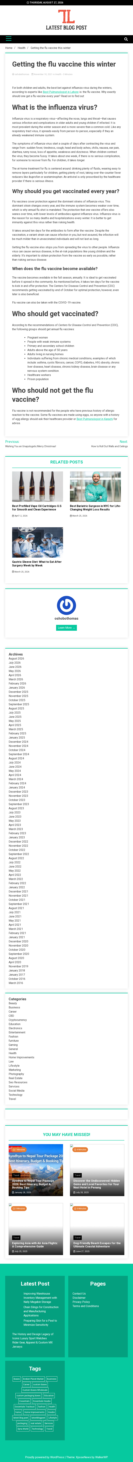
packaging (22, 1423)
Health (58, 74)
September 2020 (19, 954)
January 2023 (17, 837)
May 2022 (15, 870)
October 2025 (17, 700)
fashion (41, 1406)
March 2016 (16, 983)
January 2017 (17, 974)
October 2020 (17, 949)
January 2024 (17, 787)
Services (14, 1086)
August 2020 (16, 958)
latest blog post (20, 1418)
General (13, 1049)
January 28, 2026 (22, 1192)
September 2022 (19, 854)
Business (14, 1007)
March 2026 (16, 679)
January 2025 (17, 737)
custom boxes (40, 1384)
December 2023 (18, 791)
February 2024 (17, 783)
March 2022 (16, 879)
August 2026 (16, 658)
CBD (11, 1015)
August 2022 (16, 858)
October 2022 (17, 850)
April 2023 (15, 825)
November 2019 (18, 966)
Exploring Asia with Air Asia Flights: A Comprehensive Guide (35, 1245)
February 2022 (17, 883)
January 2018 (17, 970)
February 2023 (17, 833)
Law (11, 1061)
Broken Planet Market (33, 1379)
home (18, 1412)
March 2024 (16, 779)
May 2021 (15, 920)
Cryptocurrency (18, 1020)
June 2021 (15, 916)
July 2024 (15, 762)
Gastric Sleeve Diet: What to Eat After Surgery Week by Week (37, 563)
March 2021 (16, 929)
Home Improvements (21, 1057)
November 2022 (18, 845)
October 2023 (17, 800)
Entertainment (17, 1032)
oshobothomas (22, 74)
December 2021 (18, 891)
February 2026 (17, 683)
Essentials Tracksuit (25, 1406)
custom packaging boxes (28, 1395)
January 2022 (17, 887)
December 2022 (18, 841)
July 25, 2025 (20, 1251)
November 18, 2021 (43, 74)
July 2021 (15, 912)
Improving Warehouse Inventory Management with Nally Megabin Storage (40, 1298)
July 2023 (15, 812)
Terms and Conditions (86, 1306)
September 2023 (19, 804)
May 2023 (15, 820)
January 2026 (17, 687)
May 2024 (15, 771)
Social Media (16, 1090)
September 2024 (19, 754)
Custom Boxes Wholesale (35, 1390)
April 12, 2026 (21, 516)
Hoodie (51, 1412)
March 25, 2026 (79, 516)
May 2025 (15, 721)
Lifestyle (14, 1065)
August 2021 (16, 908)
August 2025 (16, 708)
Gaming (13, 1045)
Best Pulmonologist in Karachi (95, 419)
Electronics (15, 1028)
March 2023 (16, 829)
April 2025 (15, 725)
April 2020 (15, 962)
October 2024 (17, 750)
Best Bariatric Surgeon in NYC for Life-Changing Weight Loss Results (95, 507)
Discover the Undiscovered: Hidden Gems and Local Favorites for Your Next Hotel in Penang (96, 1184)
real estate (36, 1423)
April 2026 (15, 675)
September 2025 (19, 704)
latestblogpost (38, 1418)
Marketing (15, 1069)
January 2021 (17, 937)
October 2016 (17, 979)
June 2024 (15, 766)
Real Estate (16, 1078)
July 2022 (15, 862)
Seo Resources (18, 1082)
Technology (16, 1094)
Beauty (13, 1003)
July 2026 (15, 662)
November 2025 (18, 696)
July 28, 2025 (82, 1192)
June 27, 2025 (82, 1251)
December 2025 (18, 691)
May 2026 (15, 671)
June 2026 (15, 667)
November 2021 (18, 895)
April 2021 (15, 924)
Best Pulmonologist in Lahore (61, 92)
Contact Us (79, 1293)
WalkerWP (101, 1457)
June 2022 (15, 866)
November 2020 (18, 945)
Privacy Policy (81, 1302)
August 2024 (16, 758)
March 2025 (16, 729)
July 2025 (15, 712)
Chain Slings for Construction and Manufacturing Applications (41, 1311)
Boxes (17, 1379)
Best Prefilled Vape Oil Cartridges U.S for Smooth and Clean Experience (36, 507)
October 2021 (17, 899)
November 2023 (18, 795)
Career (13, 1011)
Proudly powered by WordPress (45, 1457)
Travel (12, 1099)
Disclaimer (79, 1297)
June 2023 (15, 816)
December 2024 (18, 741)
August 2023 (16, 808)
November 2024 (18, 746)
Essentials (24, 1401)
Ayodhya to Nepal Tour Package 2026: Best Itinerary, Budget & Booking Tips (33, 1184)
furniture (14, 1040)
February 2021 (17, 933)
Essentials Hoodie (42, 1401)
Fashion (13, 1036)
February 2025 (17, 733)
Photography (16, 1074)
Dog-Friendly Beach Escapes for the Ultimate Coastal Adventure (97, 1245)
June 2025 (15, 716)
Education (14, 1024)
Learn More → (66, 627)
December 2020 (18, 941)
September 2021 (19, 904)
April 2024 (15, 775)
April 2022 (15, 875)
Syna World (23, 1429)
